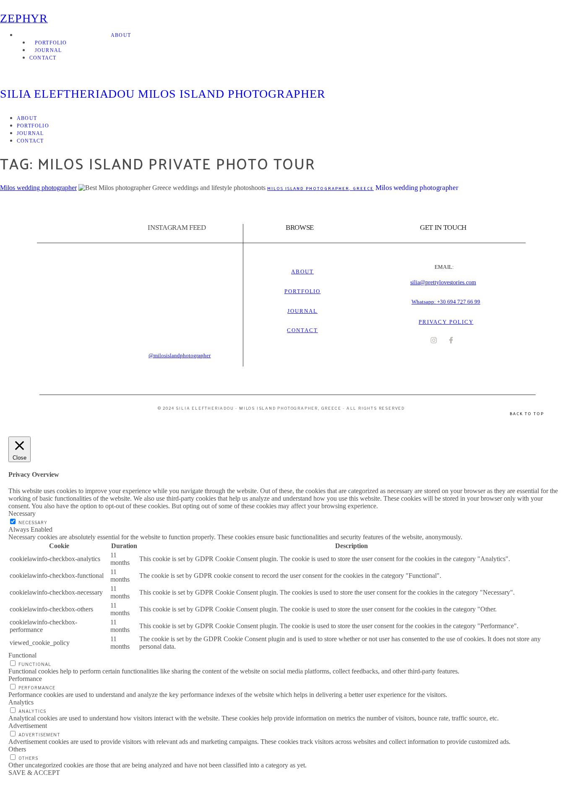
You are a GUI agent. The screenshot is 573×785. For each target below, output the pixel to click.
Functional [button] (22, 655)
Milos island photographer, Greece (320, 188)
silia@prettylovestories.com (443, 282)
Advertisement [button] (27, 725)
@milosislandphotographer (179, 355)
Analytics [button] (21, 702)
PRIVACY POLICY (446, 322)
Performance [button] (25, 678)
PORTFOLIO (51, 43)
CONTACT (42, 58)
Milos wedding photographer (38, 187)
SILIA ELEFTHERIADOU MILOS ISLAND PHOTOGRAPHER (163, 93)
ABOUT (121, 35)
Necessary (32, 522)
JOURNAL (48, 50)
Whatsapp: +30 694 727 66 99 (446, 302)
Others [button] (17, 749)
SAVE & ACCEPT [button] (34, 772)
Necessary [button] (22, 513)
